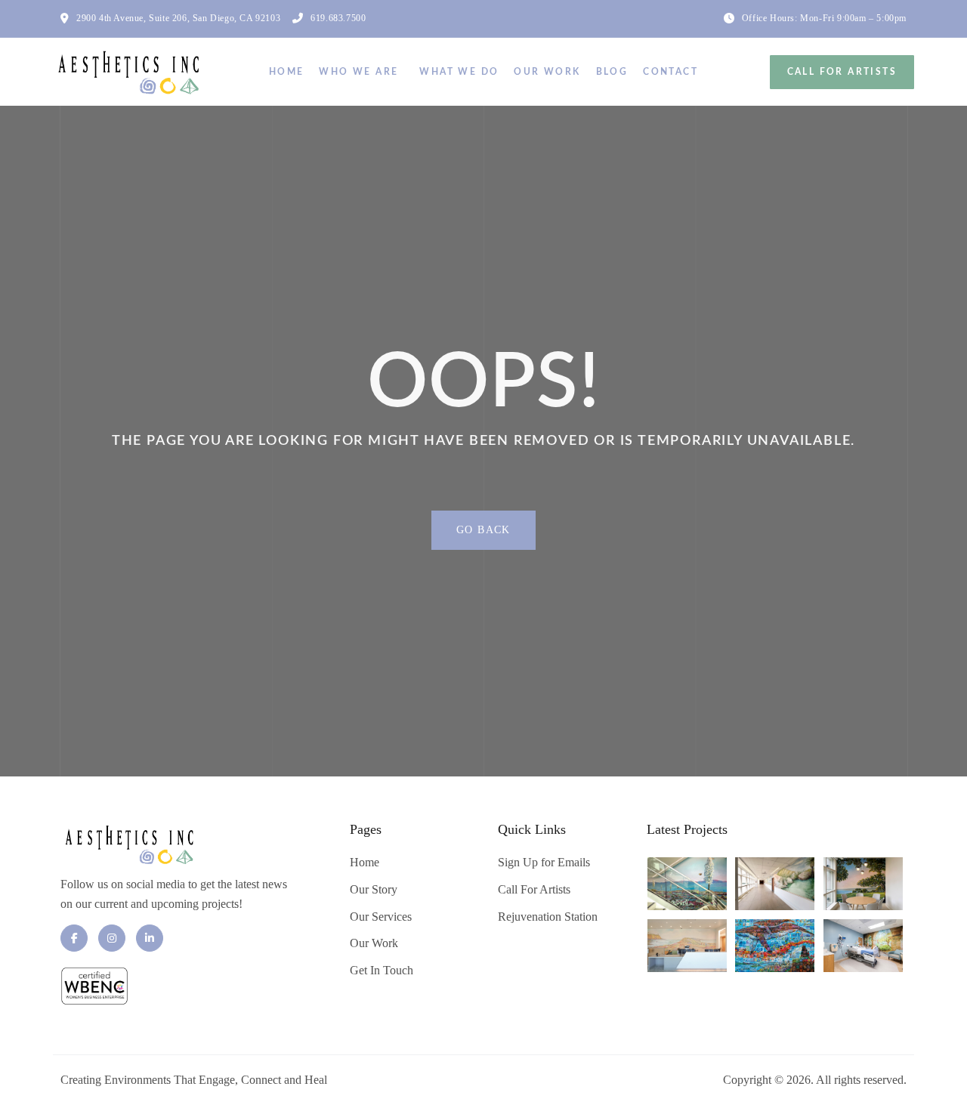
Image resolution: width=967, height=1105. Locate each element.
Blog (612, 71)
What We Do (459, 71)
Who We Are (358, 71)
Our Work (547, 71)
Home (286, 71)
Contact (670, 71)
